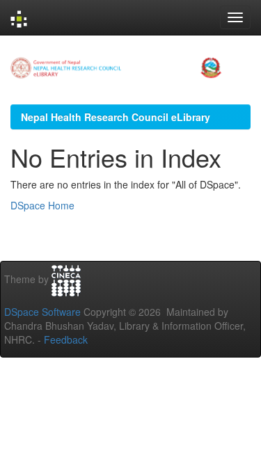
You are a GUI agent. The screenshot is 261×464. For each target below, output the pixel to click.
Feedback (66, 339)
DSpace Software (42, 312)
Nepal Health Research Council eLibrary (115, 117)
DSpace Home (42, 205)
